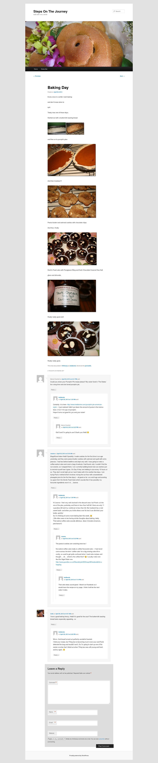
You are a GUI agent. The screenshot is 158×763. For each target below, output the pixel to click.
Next (122, 76)
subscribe (102, 739)
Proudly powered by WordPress (79, 755)
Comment (53, 682)
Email (52, 722)
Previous (37, 76)
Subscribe (44, 69)
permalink (88, 366)
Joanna (52, 453)
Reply (53, 390)
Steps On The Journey (50, 11)
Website (51, 733)
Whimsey (65, 366)
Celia (51, 614)
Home (36, 69)
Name (52, 712)
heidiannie (73, 366)
